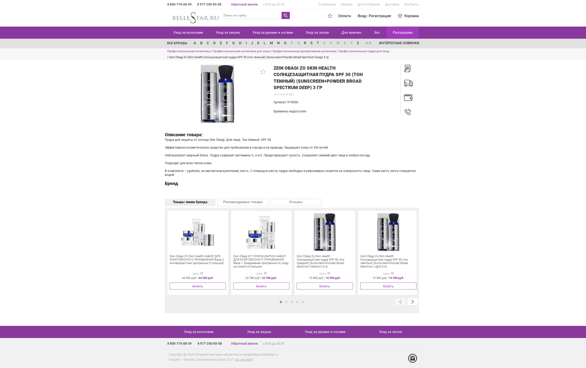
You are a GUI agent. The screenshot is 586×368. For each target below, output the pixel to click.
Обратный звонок (244, 4)
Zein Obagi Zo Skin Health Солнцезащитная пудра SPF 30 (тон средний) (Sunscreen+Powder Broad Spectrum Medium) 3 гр (320, 261)
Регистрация (380, 16)
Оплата (344, 16)
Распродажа (402, 32)
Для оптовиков (368, 4)
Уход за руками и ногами (272, 32)
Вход (362, 16)
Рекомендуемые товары (243, 202)
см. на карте (244, 359)
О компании (327, 4)
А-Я (368, 43)
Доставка (392, 4)
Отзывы (296, 202)
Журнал (347, 4)
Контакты (411, 4)
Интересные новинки (399, 43)
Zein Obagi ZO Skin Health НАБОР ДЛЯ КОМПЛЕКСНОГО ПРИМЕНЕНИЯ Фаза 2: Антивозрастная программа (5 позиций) (197, 259)
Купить (197, 286)
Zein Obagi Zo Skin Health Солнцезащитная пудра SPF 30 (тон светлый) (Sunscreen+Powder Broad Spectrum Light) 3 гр (384, 261)
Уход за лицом (228, 32)
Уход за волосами (188, 32)
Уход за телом (317, 32)
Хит (377, 32)
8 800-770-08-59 (179, 4)
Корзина (411, 16)
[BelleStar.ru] (194, 17)
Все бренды (177, 43)
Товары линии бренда (190, 202)
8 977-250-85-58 (209, 4)
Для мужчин (351, 32)
